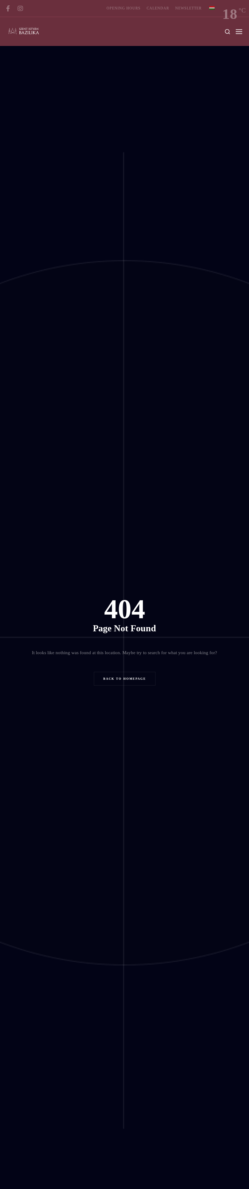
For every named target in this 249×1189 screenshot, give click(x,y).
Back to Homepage (124, 678)
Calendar (158, 8)
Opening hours (124, 8)
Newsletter (188, 8)
